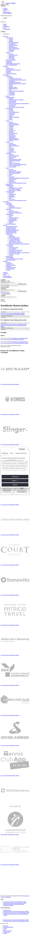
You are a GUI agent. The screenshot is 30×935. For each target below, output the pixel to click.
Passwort (3, 284)
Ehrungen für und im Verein (15, 78)
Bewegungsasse (12, 135)
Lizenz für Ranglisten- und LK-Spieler (14, 258)
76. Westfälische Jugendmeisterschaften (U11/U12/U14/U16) (14, 342)
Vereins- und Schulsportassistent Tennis (17, 164)
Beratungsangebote (10, 97)
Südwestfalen (12, 58)
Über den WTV (9, 37)
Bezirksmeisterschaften (11, 231)
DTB (4, 10)
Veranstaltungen (6, 29)
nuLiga (10, 216)
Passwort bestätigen (5, 285)
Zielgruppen (6, 74)
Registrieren (3, 281)
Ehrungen (11, 51)
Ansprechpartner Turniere (11, 226)
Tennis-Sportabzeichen (14, 139)
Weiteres (11, 119)
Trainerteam (11, 46)
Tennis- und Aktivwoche (14, 163)
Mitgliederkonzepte (13, 88)
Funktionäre (8, 76)
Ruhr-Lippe (11, 57)
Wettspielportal (9, 214)
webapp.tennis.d (7, 910)
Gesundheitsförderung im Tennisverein (17, 79)
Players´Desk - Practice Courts (15, 250)
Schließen (3, 5)
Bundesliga (11, 221)
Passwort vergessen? (5, 292)
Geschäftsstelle (12, 43)
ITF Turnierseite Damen (14, 238)
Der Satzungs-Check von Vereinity (16, 107)
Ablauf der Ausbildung (14, 124)
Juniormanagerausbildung (14, 160)
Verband (11, 40)
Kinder (7, 142)
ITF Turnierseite (12, 248)
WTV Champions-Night (11, 65)
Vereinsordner (9, 62)
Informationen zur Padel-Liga (15, 212)
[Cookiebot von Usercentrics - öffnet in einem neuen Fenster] (19, 449)
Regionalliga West (13, 220)
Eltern (7, 168)
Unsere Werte (12, 113)
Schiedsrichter (9, 184)
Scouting (11, 115)
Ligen (4, 27)
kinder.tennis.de (16, 921)
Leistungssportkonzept (14, 112)
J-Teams (11, 86)
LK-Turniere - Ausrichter (14, 189)
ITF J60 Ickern (9, 245)
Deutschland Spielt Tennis (14, 82)
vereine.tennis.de (16, 912)
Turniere (5, 25)
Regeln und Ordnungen (14, 48)
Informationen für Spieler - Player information (19, 243)
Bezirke (8, 52)
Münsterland (11, 56)
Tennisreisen (9, 61)
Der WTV (5, 36)
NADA (10, 118)
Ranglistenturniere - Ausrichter (15, 188)
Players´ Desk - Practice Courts (16, 242)
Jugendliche (8, 153)
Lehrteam (11, 132)
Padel (10, 89)
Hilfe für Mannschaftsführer (15, 171)
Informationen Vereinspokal (15, 207)
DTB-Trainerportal (13, 133)
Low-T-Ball (11, 148)
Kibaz (10, 147)
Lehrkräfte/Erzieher (10, 191)
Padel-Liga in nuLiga (13, 211)
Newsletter (8, 71)
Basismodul (11, 125)
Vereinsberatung (12, 101)
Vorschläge (3, 301)
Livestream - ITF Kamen (14, 240)
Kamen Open (9, 234)
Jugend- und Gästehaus (14, 117)
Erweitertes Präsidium (14, 42)
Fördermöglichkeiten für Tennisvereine (17, 83)
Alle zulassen (15, 476)
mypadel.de (5, 9)
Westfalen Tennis (10, 68)
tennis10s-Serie (12, 151)
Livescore (11, 255)
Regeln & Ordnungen (11, 227)
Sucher (2, 299)
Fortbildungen (12, 130)
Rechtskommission (13, 47)
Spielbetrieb (6, 201)
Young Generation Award (14, 165)
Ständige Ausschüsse (13, 45)
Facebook (14, 901)
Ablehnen (15, 484)
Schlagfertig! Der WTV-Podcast (13, 69)
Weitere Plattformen (7, 13)
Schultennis (11, 149)
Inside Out (11, 158)
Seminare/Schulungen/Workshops (16, 91)
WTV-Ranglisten (10, 257)
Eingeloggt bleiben (6, 294)
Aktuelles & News (13, 123)
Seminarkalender (12, 219)
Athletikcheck (12, 81)
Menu (7, 4)
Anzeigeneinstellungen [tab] (21, 453)
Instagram (14, 903)
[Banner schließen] (27, 449)
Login (8, 281)
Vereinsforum (12, 93)
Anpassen (14, 480)
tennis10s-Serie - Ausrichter (15, 190)
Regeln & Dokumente (14, 217)
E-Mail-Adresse (4, 282)
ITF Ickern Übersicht (13, 247)
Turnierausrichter (10, 185)
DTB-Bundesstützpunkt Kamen (13, 63)
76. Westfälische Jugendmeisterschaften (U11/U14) (14, 339)
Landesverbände (7, 12)
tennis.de (5, 8)
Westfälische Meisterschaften (12, 230)
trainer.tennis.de (16, 911)
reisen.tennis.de (16, 919)
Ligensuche (8, 202)
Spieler (4, 24)
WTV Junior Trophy (10, 260)
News (7, 67)
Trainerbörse (11, 92)
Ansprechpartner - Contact (15, 241)
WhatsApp (8, 72)
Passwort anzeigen (22, 284)
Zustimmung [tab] (5, 453)
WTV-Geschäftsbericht (11, 73)
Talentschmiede (9, 108)
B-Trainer (11, 128)
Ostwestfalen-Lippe (13, 55)
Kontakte (5, 261)
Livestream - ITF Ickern (14, 253)
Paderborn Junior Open (11, 232)
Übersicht (11, 38)
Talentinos (11, 150)
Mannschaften (6, 26)
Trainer (7, 120)
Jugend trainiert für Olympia (15, 159)
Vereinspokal (9, 204)
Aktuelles (5, 66)
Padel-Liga (8, 209)
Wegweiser (11, 110)
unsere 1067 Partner (11, 460)
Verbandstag (11, 50)
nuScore (11, 222)
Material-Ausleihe (13, 87)
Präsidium (11, 41)
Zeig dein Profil (12, 102)
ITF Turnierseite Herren (14, 237)
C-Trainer (11, 127)
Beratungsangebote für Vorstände (16, 99)
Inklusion (11, 84)
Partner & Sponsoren (10, 60)
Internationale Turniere (11, 229)
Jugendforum (12, 94)
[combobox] (10, 297)
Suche (5, 18)
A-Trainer (11, 129)
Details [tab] (11, 453)
